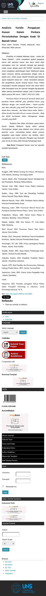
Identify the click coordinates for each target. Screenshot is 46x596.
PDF (4, 160)
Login (33, 3)
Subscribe (8, 319)
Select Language (8, 328)
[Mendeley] (13, 520)
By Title (8, 567)
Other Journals (10, 570)
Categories (9, 573)
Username (5, 473)
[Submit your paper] (14, 349)
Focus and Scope (8, 444)
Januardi (24, 18)
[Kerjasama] (14, 371)
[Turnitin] (14, 513)
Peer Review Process (10, 460)
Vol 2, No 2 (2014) (13, 18)
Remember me (11, 486)
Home (4, 18)
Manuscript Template (9, 456)
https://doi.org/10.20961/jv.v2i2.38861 (19, 294)
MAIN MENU (6, 12)
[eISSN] (9, 403)
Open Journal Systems (11, 499)
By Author (8, 565)
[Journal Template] (23, 381)
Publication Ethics (8, 448)
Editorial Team (7, 440)
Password (5, 479)
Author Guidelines (8, 452)
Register (41, 3)
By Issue (8, 562)
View (7, 316)
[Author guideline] (14, 358)
